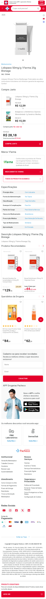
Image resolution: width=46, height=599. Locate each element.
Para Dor (28, 205)
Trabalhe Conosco (7, 463)
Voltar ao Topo (21, 537)
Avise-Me (6, 594)
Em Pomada (29, 227)
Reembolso (5, 491)
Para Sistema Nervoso (32, 210)
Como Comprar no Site (9, 483)
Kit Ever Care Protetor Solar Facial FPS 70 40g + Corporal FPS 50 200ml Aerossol (12, 330)
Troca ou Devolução (8, 494)
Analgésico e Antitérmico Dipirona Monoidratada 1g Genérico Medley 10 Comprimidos (28, 113)
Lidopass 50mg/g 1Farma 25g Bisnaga (26, 98)
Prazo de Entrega (7, 488)
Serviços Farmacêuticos (32, 468)
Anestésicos (29, 214)
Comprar (17, 269)
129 (7, 290)
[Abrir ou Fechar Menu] (2, 8)
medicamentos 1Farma (14, 172)
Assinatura (28, 474)
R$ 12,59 (20, 105)
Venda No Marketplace (9, 461)
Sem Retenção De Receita (34, 218)
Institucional (6, 457)
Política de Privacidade (31, 485)
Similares (28, 223)
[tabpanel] (23, 38)
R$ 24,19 (18, 118)
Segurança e (29, 480)
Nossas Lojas (5, 469)
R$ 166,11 (6, 287)
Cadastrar (23, 378)
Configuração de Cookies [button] (32, 497)
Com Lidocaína (30, 192)
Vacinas (27, 463)
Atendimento (7, 479)
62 (28, 341)
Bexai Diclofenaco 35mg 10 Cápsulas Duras (33, 279)
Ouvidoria (4, 466)
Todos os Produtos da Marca (17, 179)
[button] (23, 38)
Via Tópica (28, 197)
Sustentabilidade (7, 472)
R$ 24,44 (18, 103)
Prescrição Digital (30, 471)
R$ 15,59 (20, 121)
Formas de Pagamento (9, 485)
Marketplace (5, 497)
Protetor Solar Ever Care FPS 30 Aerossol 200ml (32, 330)
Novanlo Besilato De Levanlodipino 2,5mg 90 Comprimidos (11, 280)
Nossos (28, 458)
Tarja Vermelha (30, 201)
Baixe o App (42, 2)
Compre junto (11, 144)
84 (6, 341)
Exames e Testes (30, 466)
